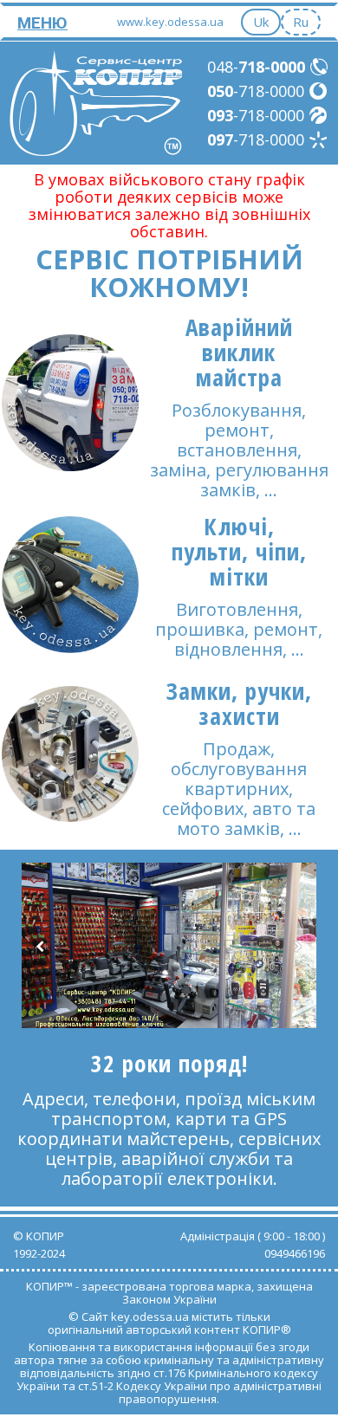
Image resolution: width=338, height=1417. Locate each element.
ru (301, 21)
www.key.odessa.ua (170, 21)
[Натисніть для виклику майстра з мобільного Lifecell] (319, 115)
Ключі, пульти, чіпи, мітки (239, 551)
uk (261, 21)
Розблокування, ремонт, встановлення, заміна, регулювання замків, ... (239, 449)
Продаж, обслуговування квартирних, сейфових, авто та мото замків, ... (238, 788)
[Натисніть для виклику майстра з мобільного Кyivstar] (319, 139)
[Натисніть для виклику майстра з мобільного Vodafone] (319, 91)
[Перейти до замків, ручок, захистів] (70, 754)
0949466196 (294, 1253)
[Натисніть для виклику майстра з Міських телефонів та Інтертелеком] (320, 66)
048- (256, 66)
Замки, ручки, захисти (239, 703)
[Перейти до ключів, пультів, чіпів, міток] (70, 584)
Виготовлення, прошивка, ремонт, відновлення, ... (238, 629)
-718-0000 (255, 91)
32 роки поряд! (169, 1063)
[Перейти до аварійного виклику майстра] (70, 402)
